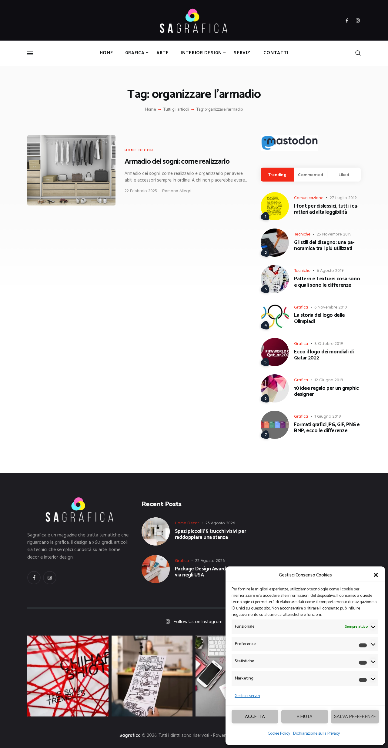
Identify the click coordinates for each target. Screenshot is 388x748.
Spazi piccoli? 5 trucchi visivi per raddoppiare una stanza (210, 534)
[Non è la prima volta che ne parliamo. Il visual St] (152, 676)
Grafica (301, 307)
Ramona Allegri (176, 190)
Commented (310, 174)
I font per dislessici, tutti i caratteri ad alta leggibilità (326, 209)
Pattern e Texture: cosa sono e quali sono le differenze (327, 282)
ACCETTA (255, 716)
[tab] (277, 175)
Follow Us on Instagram (198, 621)
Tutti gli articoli (176, 109)
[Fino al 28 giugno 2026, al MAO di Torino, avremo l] (68, 676)
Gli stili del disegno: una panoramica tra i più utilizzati (324, 245)
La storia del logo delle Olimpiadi (319, 318)
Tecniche (302, 234)
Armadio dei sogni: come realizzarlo (177, 162)
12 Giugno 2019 (328, 379)
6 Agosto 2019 (330, 270)
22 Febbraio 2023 (141, 190)
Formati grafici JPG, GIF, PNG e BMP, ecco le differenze (327, 428)
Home (150, 109)
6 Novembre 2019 (330, 307)
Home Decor (139, 150)
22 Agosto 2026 (210, 560)
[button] (376, 575)
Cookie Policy (279, 733)
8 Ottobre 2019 (328, 343)
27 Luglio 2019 (343, 197)
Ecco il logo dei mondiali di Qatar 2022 (323, 355)
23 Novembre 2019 (334, 234)
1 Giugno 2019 (327, 416)
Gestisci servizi (247, 696)
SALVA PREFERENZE (355, 716)
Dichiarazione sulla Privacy (316, 733)
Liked (344, 174)
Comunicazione (308, 197)
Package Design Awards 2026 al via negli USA (210, 572)
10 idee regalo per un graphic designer (326, 391)
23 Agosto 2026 (220, 522)
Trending (277, 174)
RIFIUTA (305, 716)
